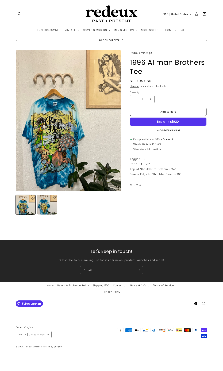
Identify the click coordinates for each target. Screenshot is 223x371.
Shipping (134, 86)
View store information (147, 149)
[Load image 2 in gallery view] (47, 204)
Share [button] (137, 184)
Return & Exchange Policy (73, 285)
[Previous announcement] (17, 40)
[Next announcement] (206, 40)
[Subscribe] (139, 270)
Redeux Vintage (33, 347)
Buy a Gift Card (139, 285)
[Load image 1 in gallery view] (25, 204)
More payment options (168, 130)
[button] (19, 14)
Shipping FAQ (101, 285)
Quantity (135, 92)
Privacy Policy (111, 291)
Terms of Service (163, 285)
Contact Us (120, 285)
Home (50, 285)
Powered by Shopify (51, 347)
